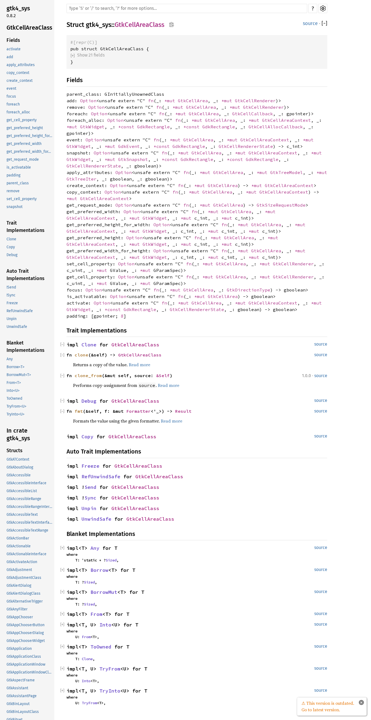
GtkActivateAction (22, 562)
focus (11, 96)
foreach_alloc (18, 112)
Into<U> (13, 390)
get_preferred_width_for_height (30, 151)
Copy (11, 247)
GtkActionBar (18, 538)
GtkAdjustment (19, 569)
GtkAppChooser (20, 617)
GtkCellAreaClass (29, 27)
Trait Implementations (26, 226)
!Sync (11, 295)
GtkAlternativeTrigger (25, 601)
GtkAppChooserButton (26, 625)
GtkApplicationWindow (26, 664)
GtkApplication (19, 648)
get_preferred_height (25, 128)
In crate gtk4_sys (18, 434)
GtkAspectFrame (21, 680)
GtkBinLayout (18, 704)
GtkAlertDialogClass (23, 593)
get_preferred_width (24, 143)
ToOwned (14, 398)
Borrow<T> (15, 367)
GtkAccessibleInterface (26, 483)
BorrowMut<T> (19, 375)
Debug (12, 255)
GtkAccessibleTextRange (27, 530)
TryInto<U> (15, 414)
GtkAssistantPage (22, 696)
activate (14, 49)
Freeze (12, 303)
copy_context (18, 72)
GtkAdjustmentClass (24, 577)
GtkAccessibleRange (24, 498)
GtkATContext (18, 459)
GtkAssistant (17, 688)
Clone (11, 239)
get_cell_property (22, 120)
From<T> (14, 382)
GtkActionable (19, 546)
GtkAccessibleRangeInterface (30, 506)
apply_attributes (21, 65)
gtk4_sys (18, 8)
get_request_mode (23, 159)
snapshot (15, 206)
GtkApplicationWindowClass (30, 672)
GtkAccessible (19, 475)
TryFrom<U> (16, 406)
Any (10, 359)
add (10, 57)
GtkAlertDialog (19, 585)
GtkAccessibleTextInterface (30, 522)
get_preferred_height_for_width (30, 136)
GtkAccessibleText (22, 514)
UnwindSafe (17, 326)
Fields (13, 40)
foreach (13, 104)
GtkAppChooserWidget (26, 640)
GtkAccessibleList (22, 491)
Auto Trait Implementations (26, 274)
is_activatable (19, 167)
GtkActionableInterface (26, 554)
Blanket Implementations (26, 346)
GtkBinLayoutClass (23, 711)
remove (13, 191)
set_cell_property (22, 199)
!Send (11, 287)
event (11, 88)
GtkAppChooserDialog (25, 633)
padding (13, 175)
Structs (15, 451)
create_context (20, 80)
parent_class (18, 183)
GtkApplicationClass (24, 656)
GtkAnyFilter (17, 609)
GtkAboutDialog (20, 467)
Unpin (12, 318)
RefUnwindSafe (20, 311)
